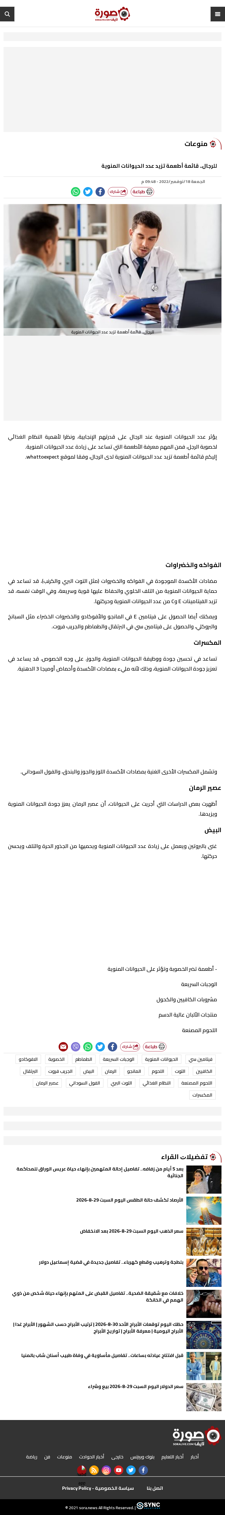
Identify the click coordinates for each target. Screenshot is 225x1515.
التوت (180, 1071)
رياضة (31, 1456)
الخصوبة (56, 1059)
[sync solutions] (148, 1507)
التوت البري (121, 1082)
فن (47, 1456)
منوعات (64, 1456)
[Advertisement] (112, 91)
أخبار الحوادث (91, 1456)
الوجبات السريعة (118, 1059)
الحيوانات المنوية (161, 1059)
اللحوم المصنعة (196, 1082)
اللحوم (158, 1071)
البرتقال (30, 1071)
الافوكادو (28, 1059)
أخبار (195, 1456)
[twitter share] (88, 191)
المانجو (134, 1071)
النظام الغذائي (157, 1082)
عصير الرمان (47, 1082)
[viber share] (75, 1046)
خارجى (117, 1456)
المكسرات (202, 1094)
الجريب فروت (60, 1071)
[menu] (217, 14)
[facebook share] (100, 191)
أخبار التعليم (172, 1456)
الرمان (111, 1071)
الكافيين (204, 1071)
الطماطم (83, 1059)
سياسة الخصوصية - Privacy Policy (98, 1488)
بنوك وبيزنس (142, 1456)
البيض (88, 1071)
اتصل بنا (155, 1488)
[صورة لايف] (112, 14)
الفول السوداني (84, 1082)
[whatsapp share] (75, 191)
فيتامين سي (200, 1059)
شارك (115, 191)
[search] (7, 14)
